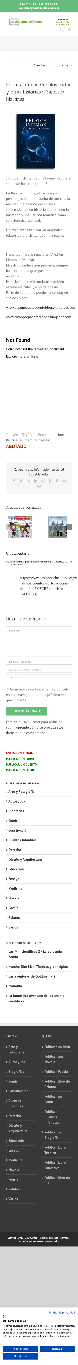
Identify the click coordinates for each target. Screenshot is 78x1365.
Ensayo (13, 878)
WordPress (38, 1241)
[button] (9, 527)
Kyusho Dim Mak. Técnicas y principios (38, 966)
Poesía (13, 907)
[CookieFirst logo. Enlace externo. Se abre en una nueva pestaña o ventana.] (4, 1316)
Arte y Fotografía (21, 791)
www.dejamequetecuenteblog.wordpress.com (41, 307)
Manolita (15, 986)
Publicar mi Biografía (53, 1135)
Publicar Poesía (56, 1071)
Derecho (14, 849)
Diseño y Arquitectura (25, 859)
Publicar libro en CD (57, 1180)
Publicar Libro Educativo (55, 1165)
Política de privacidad (61, 1312)
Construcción (18, 830)
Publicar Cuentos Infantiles (51, 1117)
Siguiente (61, 65)
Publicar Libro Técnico (55, 1150)
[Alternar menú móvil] (70, 29)
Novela (13, 898)
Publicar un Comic (53, 1099)
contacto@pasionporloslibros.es (39, 8)
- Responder (17, 564)
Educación (16, 869)
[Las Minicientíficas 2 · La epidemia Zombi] (20, 518)
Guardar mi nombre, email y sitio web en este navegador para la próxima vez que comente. (37, 694)
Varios (13, 927)
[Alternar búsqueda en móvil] (62, 29)
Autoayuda (16, 801)
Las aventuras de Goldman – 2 (31, 976)
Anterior (43, 65)
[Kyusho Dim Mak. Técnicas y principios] (57, 518)
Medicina (15, 888)
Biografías (16, 811)
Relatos (14, 917)
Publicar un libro (57, 1046)
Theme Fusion (52, 1241)
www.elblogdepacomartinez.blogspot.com (38, 317)
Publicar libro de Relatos (57, 1084)
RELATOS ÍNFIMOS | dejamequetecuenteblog (28, 561)
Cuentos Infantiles (22, 840)
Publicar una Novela (54, 1059)
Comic (13, 820)
